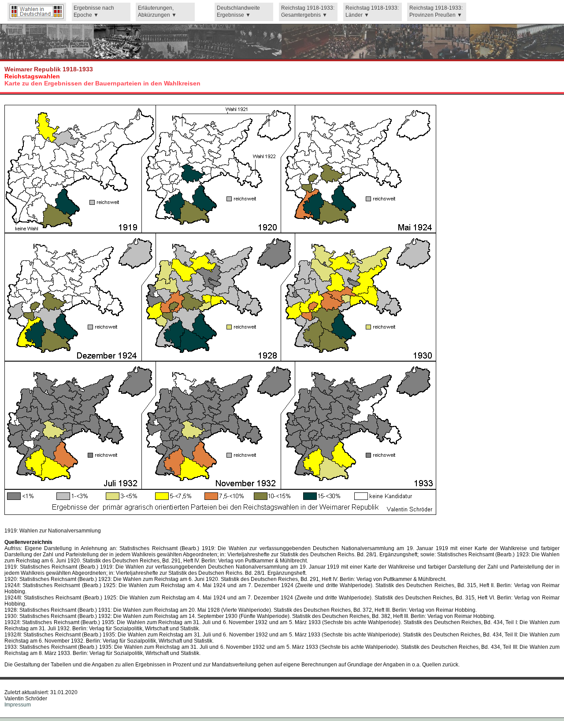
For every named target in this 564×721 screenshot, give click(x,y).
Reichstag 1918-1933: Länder (372, 11)
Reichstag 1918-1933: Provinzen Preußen (436, 11)
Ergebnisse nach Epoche (94, 11)
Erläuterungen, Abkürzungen (156, 11)
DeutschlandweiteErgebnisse (238, 11)
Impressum (17, 705)
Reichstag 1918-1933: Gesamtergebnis (307, 11)
